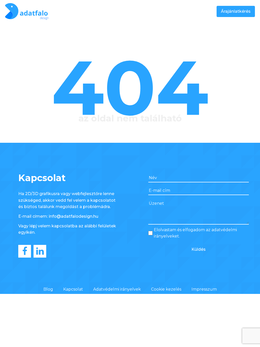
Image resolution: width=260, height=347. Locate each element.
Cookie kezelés (166, 289)
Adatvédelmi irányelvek (117, 289)
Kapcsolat (73, 289)
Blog (48, 289)
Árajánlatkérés (236, 11)
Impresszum (204, 289)
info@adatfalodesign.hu (73, 216)
